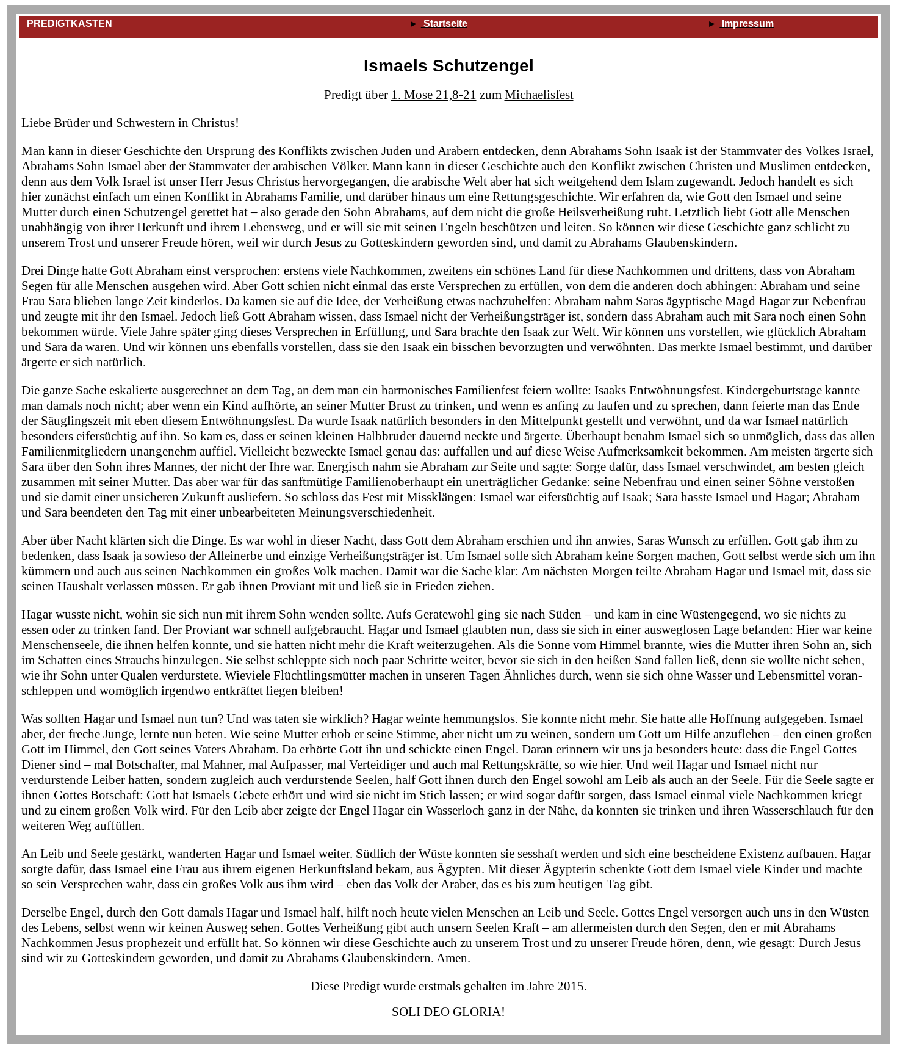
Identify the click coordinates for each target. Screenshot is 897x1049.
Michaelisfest (539, 94)
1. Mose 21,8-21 (434, 94)
